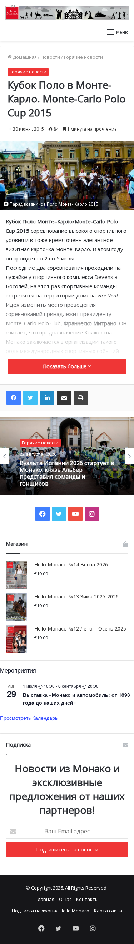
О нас (65, 899)
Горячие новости (83, 57)
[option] (67, 456)
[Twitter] (30, 398)
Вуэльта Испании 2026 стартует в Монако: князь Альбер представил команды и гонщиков (67, 473)
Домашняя (24, 57)
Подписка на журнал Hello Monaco (50, 910)
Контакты (87, 899)
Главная (45, 899)
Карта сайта (108, 910)
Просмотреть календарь (29, 717)
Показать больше (65, 366)
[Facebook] (13, 398)
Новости (50, 57)
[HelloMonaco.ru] (67, 12)
